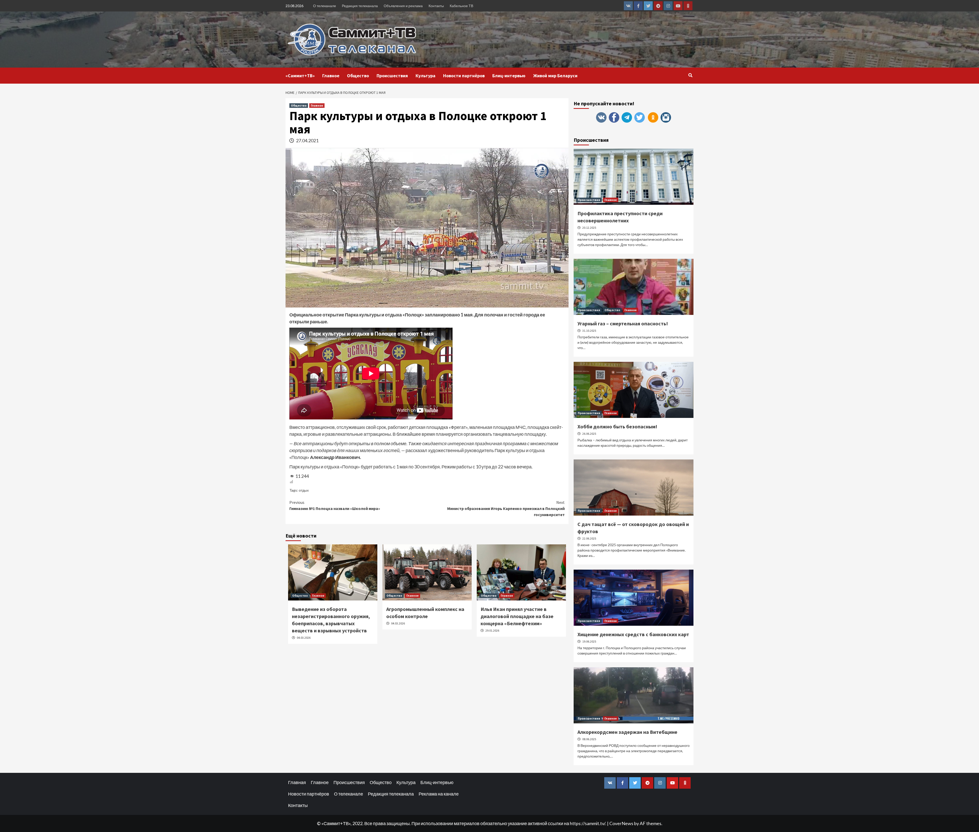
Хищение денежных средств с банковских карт (633, 634)
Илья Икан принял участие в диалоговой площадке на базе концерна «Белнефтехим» (517, 616)
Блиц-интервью (508, 76)
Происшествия (392, 76)
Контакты (436, 6)
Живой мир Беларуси (555, 76)
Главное (330, 76)
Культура (425, 76)
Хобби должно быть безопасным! (617, 426)
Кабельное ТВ (461, 6)
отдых (304, 490)
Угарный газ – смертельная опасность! (622, 323)
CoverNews (621, 823)
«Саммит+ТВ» (300, 76)
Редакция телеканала (360, 6)
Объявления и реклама (403, 6)
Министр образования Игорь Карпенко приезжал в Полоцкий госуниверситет (506, 508)
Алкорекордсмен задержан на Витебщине (627, 732)
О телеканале (324, 6)
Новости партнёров (464, 76)
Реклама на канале (439, 794)
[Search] (690, 75)
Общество (358, 76)
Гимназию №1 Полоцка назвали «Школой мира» (334, 505)
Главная (297, 782)
